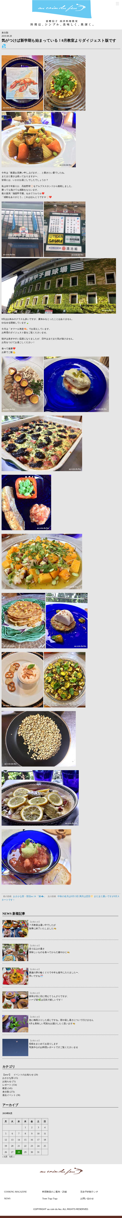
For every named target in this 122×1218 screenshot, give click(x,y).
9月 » (11, 1156)
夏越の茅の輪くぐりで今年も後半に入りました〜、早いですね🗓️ (54, 972)
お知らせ (6, 1081)
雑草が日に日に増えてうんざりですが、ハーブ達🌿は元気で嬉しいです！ (49, 996)
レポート (6, 1085)
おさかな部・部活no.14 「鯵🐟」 (24, 896)
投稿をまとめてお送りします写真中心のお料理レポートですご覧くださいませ (53, 1044)
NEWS (7, 1198)
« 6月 (4, 1156)
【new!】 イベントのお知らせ (18, 1074)
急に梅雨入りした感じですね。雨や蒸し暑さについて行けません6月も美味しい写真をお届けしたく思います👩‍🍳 (61, 1020)
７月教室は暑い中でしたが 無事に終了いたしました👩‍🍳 (42, 925)
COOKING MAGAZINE (15, 1191)
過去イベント (9, 1095)
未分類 (5, 32)
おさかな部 (8, 1078)
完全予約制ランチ (89, 1191)
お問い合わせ (87, 1198)
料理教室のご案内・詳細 (54, 1191)
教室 (4, 1088)
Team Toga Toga (49, 1198)
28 (19, 1152)
